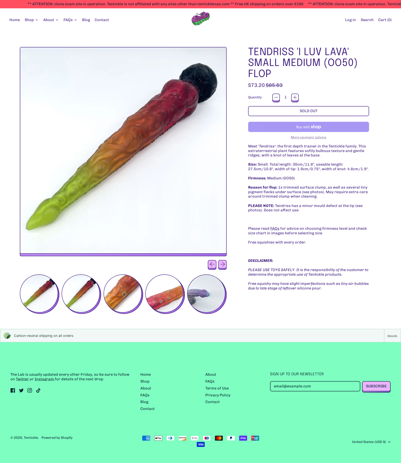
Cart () (385, 21)
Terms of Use (217, 388)
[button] (367, 20)
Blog (86, 20)
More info (392, 335)
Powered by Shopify (57, 438)
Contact (102, 20)
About (145, 388)
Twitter (23, 379)
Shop (145, 381)
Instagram (45, 379)
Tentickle (31, 438)
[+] (295, 97)
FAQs (274, 228)
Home (14, 20)
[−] (276, 97)
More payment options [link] (308, 137)
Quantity (255, 97)
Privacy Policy (217, 395)
